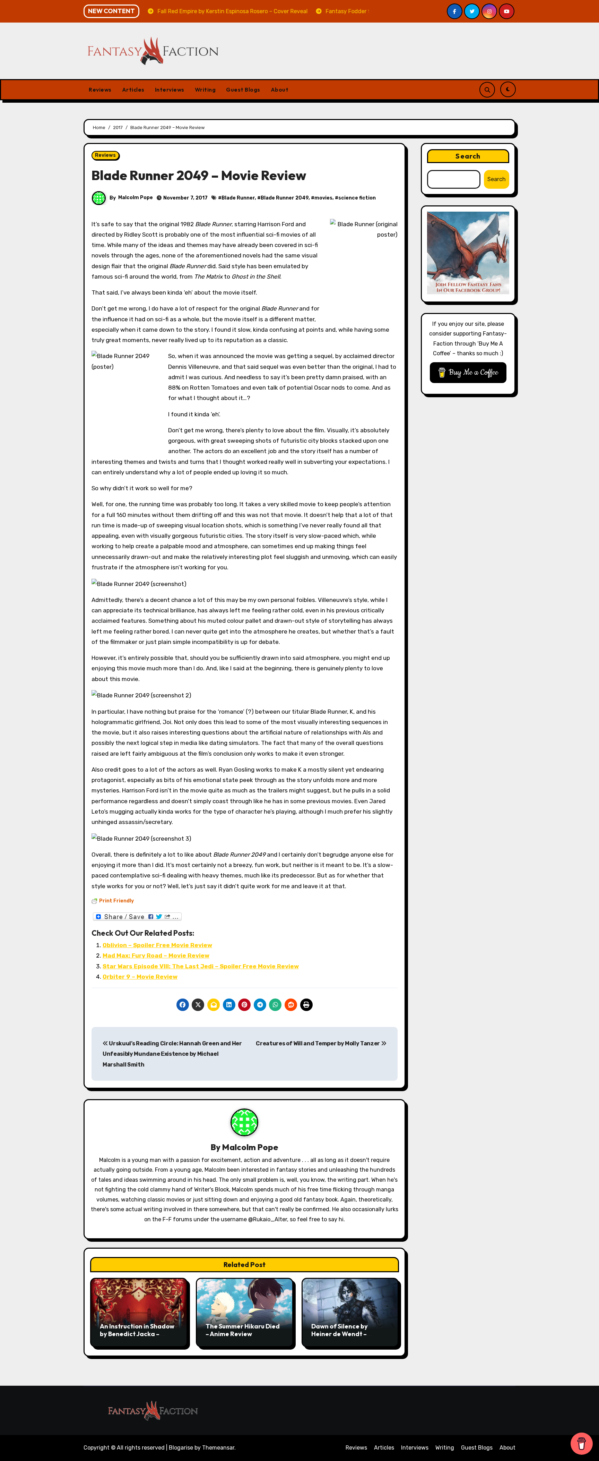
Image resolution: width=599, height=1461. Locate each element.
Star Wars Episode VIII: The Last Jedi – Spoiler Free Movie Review (201, 966)
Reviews (100, 89)
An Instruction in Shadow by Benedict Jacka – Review (137, 1333)
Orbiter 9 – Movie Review (140, 976)
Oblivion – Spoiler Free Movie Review (157, 945)
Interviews (169, 89)
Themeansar (218, 1447)
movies (323, 198)
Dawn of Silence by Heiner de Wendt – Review (339, 1333)
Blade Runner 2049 (285, 198)
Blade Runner (238, 198)
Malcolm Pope (135, 198)
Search (467, 156)
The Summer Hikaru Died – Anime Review (243, 1330)
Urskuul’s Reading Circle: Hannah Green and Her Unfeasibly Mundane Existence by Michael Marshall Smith (172, 1054)
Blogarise (181, 1447)
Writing (205, 89)
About (280, 89)
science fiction (357, 198)
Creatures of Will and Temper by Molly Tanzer (318, 1043)
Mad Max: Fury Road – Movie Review (156, 955)
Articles (133, 89)
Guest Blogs (243, 89)
